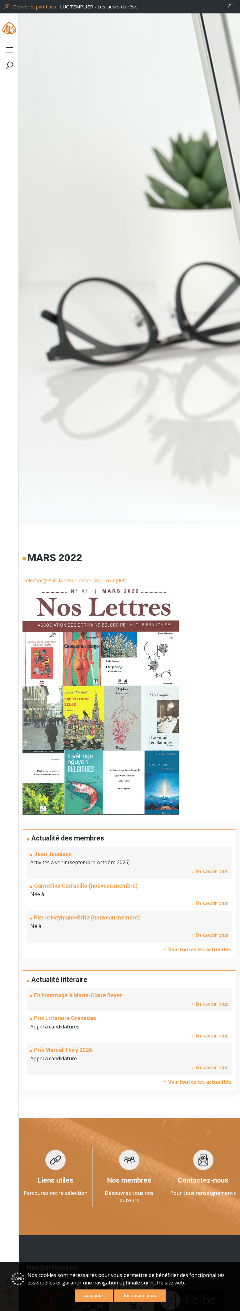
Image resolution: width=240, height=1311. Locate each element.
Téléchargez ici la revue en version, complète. (75, 580)
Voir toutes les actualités (199, 949)
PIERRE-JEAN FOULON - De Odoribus (100, 6)
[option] (148, 6)
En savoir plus (140, 1295)
